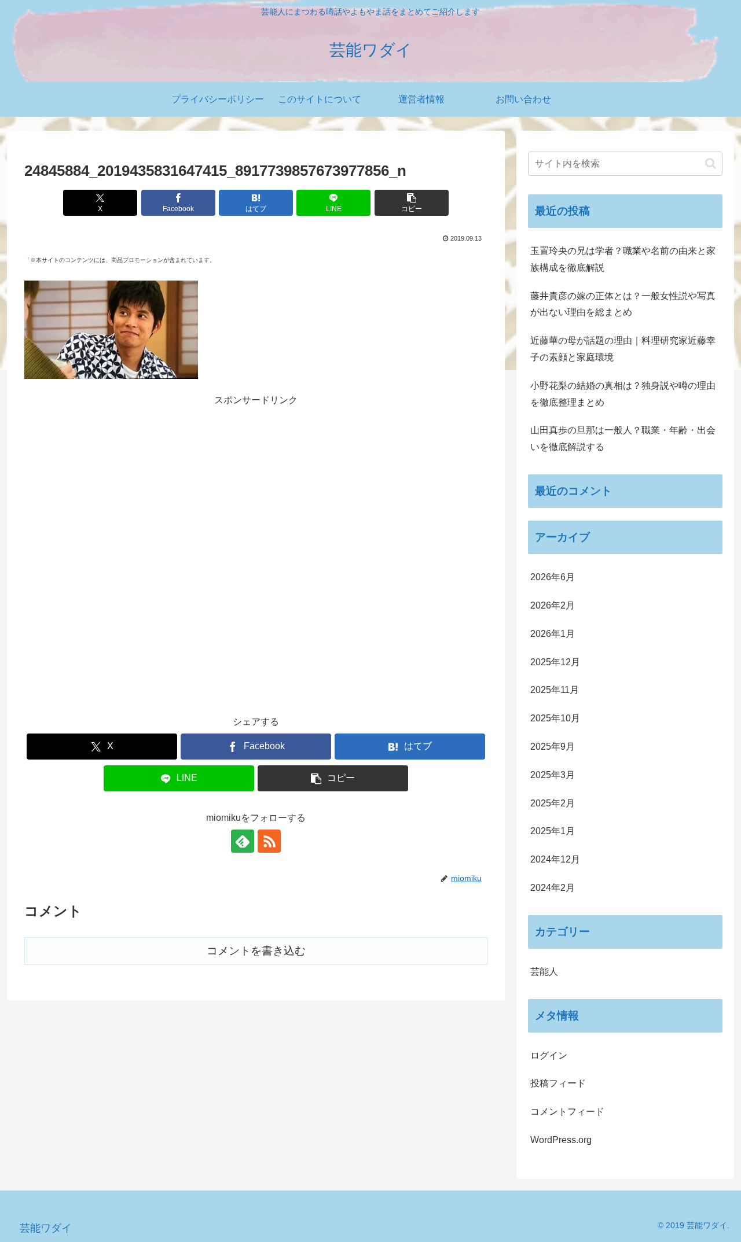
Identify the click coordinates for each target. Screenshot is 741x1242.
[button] (412, 203)
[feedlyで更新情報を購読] (242, 841)
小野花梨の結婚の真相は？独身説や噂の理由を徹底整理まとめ (623, 394)
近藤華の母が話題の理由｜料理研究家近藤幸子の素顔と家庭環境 (623, 349)
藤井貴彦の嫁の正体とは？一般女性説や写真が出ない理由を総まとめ (623, 304)
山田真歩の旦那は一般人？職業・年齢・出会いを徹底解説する (623, 438)
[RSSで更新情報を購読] (269, 841)
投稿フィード (558, 1083)
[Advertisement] (255, 547)
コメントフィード (567, 1111)
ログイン (548, 1055)
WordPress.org (561, 1140)
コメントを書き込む (256, 951)
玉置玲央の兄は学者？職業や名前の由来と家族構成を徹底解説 (623, 259)
